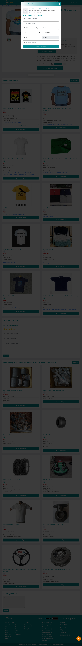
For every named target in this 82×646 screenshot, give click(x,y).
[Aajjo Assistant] (78, 638)
